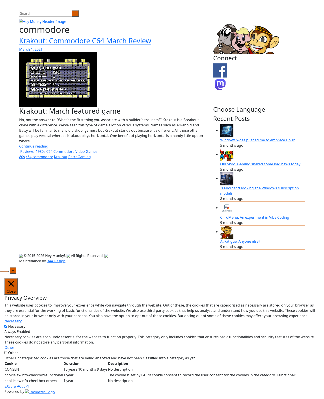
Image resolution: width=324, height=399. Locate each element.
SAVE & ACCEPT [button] (17, 386)
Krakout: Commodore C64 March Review (85, 40)
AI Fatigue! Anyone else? (240, 241)
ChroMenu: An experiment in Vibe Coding (254, 217)
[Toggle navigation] (23, 6)
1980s (40, 151)
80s (22, 156)
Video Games (86, 151)
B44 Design (56, 261)
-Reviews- (27, 151)
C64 (49, 151)
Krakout (60, 156)
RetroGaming (79, 156)
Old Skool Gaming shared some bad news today (260, 164)
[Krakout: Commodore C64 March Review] (58, 79)
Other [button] (9, 347)
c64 (29, 156)
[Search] (75, 13)
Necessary (16, 326)
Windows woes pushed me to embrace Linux (257, 140)
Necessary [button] (13, 321)
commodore (42, 156)
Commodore (63, 151)
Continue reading (33, 146)
